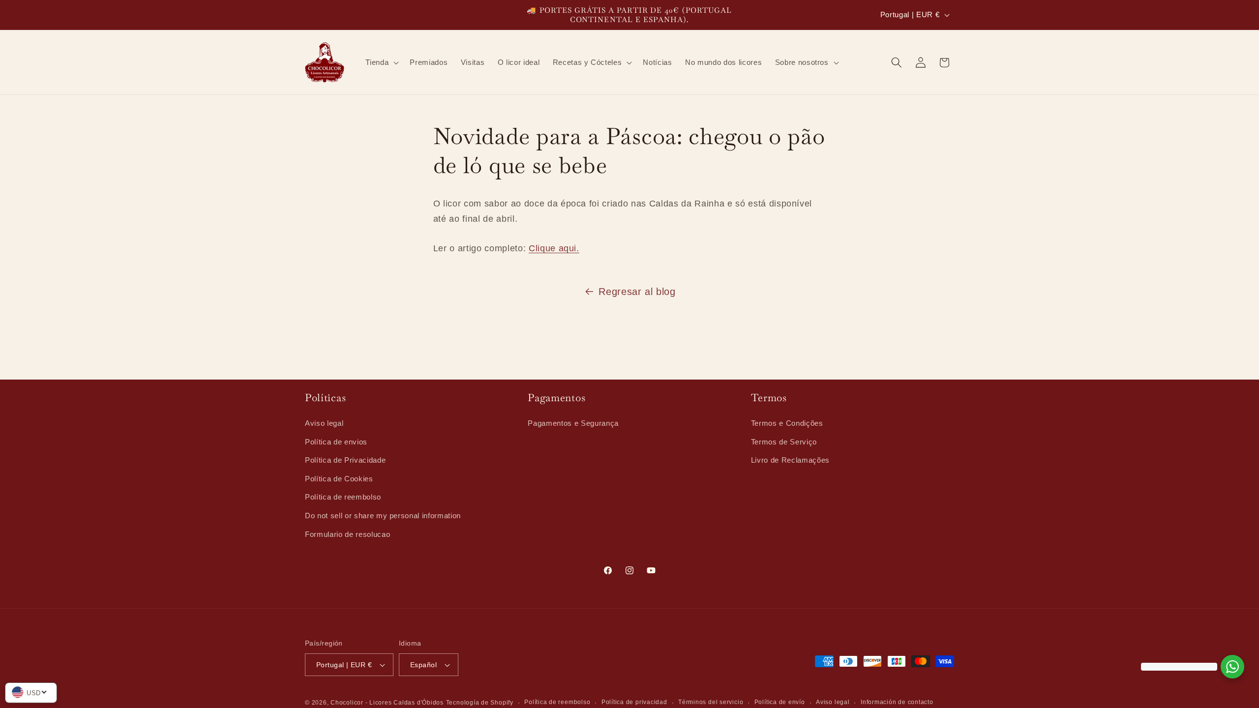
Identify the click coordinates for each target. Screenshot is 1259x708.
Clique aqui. (554, 248)
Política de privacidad (634, 702)
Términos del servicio (710, 702)
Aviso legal (324, 422)
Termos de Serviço (784, 441)
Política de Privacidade (345, 459)
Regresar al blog (637, 291)
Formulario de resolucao (347, 534)
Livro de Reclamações (790, 459)
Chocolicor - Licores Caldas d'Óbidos (387, 702)
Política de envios (336, 441)
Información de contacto (897, 702)
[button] (381, 62)
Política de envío (779, 702)
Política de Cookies (339, 478)
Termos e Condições (787, 422)
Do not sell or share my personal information (383, 515)
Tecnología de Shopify (479, 702)
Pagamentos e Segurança (573, 422)
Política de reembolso (343, 497)
